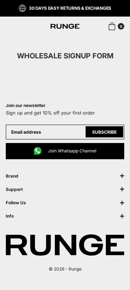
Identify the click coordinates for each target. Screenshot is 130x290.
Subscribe (104, 132)
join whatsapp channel (72, 150)
